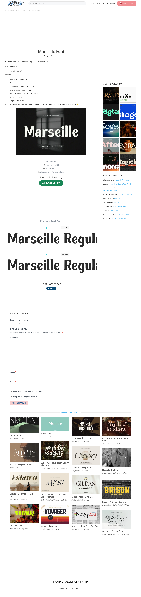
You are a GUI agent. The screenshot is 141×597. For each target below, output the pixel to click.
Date (47, 165)
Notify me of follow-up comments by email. (29, 391)
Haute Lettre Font (110, 470)
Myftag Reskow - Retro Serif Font (115, 439)
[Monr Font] (111, 162)
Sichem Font (15, 435)
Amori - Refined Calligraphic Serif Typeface (53, 495)
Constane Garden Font (112, 531)
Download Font (52, 183)
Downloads (49, 168)
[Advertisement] (51, 31)
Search (31, 3)
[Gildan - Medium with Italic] (86, 484)
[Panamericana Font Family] (128, 129)
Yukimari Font (16, 525)
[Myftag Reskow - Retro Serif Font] (116, 426)
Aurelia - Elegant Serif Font (22, 465)
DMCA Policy (77, 588)
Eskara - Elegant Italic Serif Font (22, 495)
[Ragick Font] (128, 162)
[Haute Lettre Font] (116, 457)
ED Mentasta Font (124, 214)
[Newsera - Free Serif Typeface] (86, 514)
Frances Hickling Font (81, 438)
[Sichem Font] (24, 425)
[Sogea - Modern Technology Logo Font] (111, 129)
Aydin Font (118, 202)
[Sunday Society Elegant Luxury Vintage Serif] (55, 450)
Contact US (63, 588)
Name (13, 372)
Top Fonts (110, 3)
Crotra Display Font (127, 194)
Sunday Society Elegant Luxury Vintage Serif (55, 464)
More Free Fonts (70, 412)
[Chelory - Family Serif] (86, 455)
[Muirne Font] (55, 424)
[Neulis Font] (128, 95)
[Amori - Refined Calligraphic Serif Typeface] (55, 482)
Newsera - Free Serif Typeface (85, 526)
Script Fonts (45, 437)
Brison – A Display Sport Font (115, 502)
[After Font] (111, 146)
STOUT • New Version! (121, 206)
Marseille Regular (52, 240)
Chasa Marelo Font (119, 218)
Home (7, 10)
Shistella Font (115, 210)
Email (13, 382)
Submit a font (128, 3)
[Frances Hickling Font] (86, 426)
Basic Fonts (15, 10)
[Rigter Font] (111, 112)
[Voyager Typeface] (55, 514)
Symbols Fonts (63, 500)
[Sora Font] (128, 146)
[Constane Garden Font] (116, 519)
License (43, 172)
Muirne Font (46, 433)
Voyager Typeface (49, 526)
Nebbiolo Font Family (122, 180)
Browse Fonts (96, 3)
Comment (14, 337)
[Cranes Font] (111, 95)
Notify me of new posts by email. (25, 397)
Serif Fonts (24, 10)
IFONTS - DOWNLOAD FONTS (70, 582)
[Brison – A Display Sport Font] (116, 489)
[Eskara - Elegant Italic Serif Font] (24, 482)
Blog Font (117, 198)
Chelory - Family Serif (81, 467)
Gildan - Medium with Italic (83, 497)
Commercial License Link (51, 177)
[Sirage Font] (128, 112)
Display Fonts (15, 438)
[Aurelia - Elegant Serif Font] (24, 452)
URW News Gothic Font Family (120, 184)
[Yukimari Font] (24, 513)
